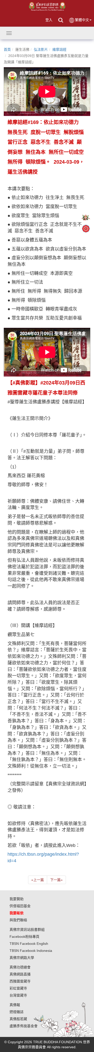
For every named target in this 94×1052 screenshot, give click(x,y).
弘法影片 (41, 49)
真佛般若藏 (18, 1019)
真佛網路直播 (20, 974)
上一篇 (37, 880)
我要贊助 (17, 899)
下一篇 (56, 880)
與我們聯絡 (18, 920)
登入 (48, 20)
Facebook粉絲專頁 (24, 937)
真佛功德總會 (20, 967)
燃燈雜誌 (17, 1012)
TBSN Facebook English (29, 944)
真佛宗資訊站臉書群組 (27, 929)
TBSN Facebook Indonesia (31, 951)
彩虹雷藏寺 (18, 988)
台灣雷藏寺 (18, 995)
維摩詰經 (59, 49)
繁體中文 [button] (82, 20)
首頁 (7, 49)
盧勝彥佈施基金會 (24, 1026)
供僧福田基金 (20, 906)
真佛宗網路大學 (22, 958)
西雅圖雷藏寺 (20, 981)
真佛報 (15, 1005)
